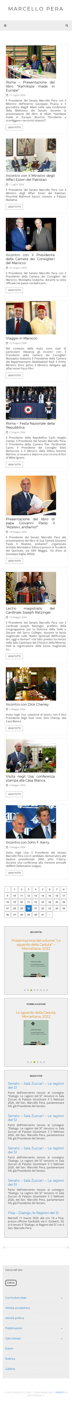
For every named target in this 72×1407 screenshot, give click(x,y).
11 (21, 895)
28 (14, 908)
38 (21, 914)
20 (21, 902)
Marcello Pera (36, 9)
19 (14, 902)
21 (28, 902)
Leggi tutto (14, 127)
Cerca (11, 1282)
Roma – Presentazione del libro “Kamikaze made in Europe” (30, 86)
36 (7, 914)
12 (28, 895)
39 (28, 914)
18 (7, 902)
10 (14, 895)
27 (7, 908)
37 (14, 914)
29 (21, 908)
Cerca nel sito (13, 1270)
